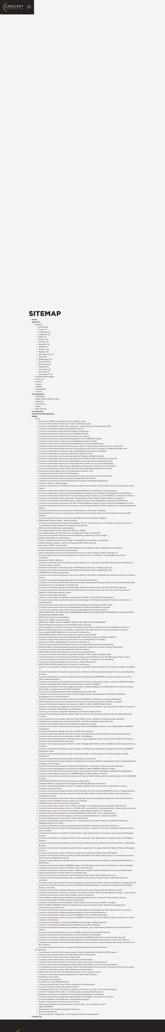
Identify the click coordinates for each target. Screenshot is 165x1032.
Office (38, 406)
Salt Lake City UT (46, 354)
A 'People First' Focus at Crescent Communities (59, 957)
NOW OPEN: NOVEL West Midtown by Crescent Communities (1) (67, 652)
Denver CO (43, 339)
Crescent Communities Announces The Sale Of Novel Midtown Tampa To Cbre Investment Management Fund (86, 503)
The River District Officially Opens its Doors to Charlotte (63, 801)
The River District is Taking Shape (53, 483)
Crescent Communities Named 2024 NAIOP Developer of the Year (67, 724)
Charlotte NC (44, 334)
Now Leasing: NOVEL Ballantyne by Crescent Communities (64, 632)
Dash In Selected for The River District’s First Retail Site (62, 873)
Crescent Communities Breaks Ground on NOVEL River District (66, 731)
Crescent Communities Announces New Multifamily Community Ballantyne (71, 444)
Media (34, 416)
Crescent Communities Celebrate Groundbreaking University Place (68, 441)
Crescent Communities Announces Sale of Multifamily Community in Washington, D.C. (76, 568)
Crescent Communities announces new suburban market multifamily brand (71, 456)
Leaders (38, 387)
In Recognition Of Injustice (50, 979)
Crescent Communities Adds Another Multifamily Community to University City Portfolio (77, 466)
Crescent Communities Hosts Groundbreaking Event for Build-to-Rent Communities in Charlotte (80, 548)
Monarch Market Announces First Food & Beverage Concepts (65, 625)
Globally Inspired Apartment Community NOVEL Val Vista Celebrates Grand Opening (76, 721)
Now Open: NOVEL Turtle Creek (52, 545)
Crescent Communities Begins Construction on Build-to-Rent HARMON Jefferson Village (77, 769)
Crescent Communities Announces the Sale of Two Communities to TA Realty (72, 639)
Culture (38, 391)
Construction (37, 411)
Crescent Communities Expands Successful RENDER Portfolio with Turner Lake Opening (77, 813)
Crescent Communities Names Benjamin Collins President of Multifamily (70, 935)
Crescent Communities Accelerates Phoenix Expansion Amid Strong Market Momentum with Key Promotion (85, 798)
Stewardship (40, 389)
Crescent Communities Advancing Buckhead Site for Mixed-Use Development (72, 912)
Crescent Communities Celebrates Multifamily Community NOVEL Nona (70, 712)
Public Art (39, 379)
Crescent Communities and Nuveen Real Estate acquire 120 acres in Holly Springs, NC (76, 461)
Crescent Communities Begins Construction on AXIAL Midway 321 (67, 662)
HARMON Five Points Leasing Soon (54, 573)
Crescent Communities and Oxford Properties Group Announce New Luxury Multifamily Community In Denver (86, 496)
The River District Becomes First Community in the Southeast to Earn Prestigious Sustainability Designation (85, 771)
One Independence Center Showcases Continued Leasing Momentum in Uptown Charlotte (78, 816)
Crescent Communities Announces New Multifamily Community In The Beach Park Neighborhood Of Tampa (85, 493)
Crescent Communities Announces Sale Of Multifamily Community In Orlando (72, 511)
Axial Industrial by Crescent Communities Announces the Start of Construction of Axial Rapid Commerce (84, 627)
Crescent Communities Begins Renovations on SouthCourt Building (68, 580)
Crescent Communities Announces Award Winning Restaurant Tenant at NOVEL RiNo (75, 605)
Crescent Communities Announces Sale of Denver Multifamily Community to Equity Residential (80, 699)
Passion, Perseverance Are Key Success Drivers (59, 1002)
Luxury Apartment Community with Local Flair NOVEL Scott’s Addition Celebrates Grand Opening (81, 719)
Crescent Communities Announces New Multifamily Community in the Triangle (73, 535)
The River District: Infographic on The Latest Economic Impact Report (69, 1014)
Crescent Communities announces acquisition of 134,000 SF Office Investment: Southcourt (78, 458)
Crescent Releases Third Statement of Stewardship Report (64, 999)
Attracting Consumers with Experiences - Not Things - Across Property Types (72, 1004)
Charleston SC (45, 332)
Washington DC (45, 359)
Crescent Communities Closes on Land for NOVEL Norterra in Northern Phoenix (73, 947)
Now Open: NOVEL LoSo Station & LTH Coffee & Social (62, 421)
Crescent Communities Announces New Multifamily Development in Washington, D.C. (76, 570)
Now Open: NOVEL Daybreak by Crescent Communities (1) (64, 642)
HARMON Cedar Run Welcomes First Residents (59, 803)
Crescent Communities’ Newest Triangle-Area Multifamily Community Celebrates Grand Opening (81, 766)
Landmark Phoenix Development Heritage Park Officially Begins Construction (72, 783)
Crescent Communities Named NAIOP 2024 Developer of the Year (67, 692)
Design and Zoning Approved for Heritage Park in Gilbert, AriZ (66, 471)
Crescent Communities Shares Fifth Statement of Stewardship (66, 969)
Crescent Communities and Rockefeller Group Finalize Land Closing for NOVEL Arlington (77, 903)
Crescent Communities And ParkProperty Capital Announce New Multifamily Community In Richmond (83, 501)
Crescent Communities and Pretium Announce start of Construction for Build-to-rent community (81, 446)
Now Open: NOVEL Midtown (51, 560)
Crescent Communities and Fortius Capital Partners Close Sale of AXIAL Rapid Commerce (78, 875)
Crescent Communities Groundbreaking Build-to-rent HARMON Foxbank (70, 439)
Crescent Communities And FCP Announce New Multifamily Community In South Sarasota (78, 491)
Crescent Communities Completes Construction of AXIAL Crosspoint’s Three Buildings (76, 659)
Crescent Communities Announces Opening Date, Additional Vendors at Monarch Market (77, 637)
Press (37, 419)
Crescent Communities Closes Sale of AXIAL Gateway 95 (63, 818)
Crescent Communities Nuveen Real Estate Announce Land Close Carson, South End (75, 476)
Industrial (39, 401)
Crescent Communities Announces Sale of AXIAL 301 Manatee (65, 736)
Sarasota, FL (44, 367)
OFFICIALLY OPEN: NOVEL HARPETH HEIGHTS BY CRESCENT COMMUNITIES (72, 622)
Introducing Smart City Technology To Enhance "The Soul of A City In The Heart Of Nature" (78, 989)
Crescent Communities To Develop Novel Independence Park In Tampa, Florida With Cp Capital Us (81, 498)
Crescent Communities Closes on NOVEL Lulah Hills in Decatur (66, 868)
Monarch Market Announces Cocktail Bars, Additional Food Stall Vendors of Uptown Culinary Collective (83, 630)
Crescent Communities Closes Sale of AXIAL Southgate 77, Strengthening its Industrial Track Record (82, 806)
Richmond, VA (45, 364)
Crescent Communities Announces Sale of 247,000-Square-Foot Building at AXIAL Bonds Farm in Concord (85, 910)
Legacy (38, 384)
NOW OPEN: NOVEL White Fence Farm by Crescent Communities (67, 635)
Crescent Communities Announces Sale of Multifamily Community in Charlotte (73, 451)
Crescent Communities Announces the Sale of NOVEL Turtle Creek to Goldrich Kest (75, 654)
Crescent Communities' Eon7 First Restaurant (58, 473)
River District (41, 409)
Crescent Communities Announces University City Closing (64, 436)
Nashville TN (44, 344)
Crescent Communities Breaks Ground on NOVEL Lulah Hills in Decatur (69, 925)
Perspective (40, 950)
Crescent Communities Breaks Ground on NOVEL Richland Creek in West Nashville (74, 932)
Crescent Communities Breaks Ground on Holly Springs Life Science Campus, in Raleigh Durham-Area (83, 449)
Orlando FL (43, 347)
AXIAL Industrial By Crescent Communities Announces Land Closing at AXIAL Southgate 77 (78, 553)
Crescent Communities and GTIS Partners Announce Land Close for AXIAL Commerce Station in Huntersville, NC (87, 883)
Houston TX (44, 342)
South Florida (44, 362)
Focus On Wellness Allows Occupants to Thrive (59, 987)
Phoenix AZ (44, 349)
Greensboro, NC (46, 374)
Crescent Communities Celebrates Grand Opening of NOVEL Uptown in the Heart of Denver (78, 826)
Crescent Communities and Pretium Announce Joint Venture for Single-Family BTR (75, 426)
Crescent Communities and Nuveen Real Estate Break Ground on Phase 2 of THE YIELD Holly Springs (82, 587)
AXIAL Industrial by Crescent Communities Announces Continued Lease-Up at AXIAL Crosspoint (80, 702)
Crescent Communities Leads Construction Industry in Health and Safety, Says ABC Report (78, 853)
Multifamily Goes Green (49, 977)
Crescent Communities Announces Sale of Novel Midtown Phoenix (67, 478)
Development (38, 394)
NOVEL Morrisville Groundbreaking (54, 617)
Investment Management (43, 414)
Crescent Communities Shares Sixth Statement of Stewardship (66, 960)
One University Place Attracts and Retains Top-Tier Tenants (64, 649)
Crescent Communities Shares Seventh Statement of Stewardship (67, 955)
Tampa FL (43, 357)
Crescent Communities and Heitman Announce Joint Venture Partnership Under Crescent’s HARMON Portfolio (87, 682)
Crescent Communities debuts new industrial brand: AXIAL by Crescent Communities (76, 463)
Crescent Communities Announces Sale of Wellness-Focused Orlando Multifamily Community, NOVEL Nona (85, 870)
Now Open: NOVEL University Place (54, 620)
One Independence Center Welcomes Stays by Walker (62, 530)
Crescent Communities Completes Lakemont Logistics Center (66, 453)
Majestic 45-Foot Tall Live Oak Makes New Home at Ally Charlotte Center (70, 972)
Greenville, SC (45, 369)
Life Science (40, 404)
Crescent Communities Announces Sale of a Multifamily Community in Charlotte (73, 540)
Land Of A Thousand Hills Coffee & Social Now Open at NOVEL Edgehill (69, 684)
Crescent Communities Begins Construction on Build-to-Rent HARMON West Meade (75, 704)
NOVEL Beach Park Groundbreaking (54, 538)
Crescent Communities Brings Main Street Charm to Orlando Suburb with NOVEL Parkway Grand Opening (85, 734)
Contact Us (37, 1017)
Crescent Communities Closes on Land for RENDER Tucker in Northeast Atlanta (73, 915)
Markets (38, 325)
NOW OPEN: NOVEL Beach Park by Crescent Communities (64, 664)
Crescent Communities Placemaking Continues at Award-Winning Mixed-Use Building (76, 644)
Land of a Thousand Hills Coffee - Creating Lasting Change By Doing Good (71, 992)
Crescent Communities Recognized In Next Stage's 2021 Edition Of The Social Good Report (78, 965)
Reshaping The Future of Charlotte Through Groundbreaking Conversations (71, 994)
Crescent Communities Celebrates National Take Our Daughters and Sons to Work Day (76, 997)
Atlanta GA (43, 327)
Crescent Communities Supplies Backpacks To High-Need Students (68, 974)
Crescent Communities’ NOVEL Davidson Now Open (61, 900)
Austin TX (43, 329)
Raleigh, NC (44, 352)
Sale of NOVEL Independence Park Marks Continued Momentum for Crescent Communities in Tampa (82, 898)
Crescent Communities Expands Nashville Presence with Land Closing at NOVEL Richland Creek (80, 890)
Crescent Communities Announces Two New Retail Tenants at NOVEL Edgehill (72, 518)
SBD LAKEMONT (46, 1007)
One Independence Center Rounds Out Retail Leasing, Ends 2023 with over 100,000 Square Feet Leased (84, 657)
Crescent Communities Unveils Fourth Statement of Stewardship (67, 984)
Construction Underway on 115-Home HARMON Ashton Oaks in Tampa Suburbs (73, 922)
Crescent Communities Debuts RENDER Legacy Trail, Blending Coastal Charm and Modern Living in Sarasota (86, 865)
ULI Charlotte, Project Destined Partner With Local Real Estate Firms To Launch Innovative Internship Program (86, 967)
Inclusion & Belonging (44, 377)
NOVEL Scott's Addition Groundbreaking (56, 528)
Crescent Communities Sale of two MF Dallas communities (64, 431)
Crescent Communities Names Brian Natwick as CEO (61, 429)
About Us (36, 322)
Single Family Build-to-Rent (47, 399)
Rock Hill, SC (44, 372)
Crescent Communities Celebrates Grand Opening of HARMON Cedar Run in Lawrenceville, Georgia (82, 937)
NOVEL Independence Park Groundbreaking (58, 550)
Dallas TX (43, 337)
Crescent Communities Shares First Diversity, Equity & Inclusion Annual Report (73, 962)
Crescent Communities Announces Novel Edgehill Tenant (63, 434)
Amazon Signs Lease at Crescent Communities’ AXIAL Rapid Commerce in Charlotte (75, 811)
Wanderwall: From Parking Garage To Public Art (59, 1009)
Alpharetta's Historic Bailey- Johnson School (58, 520)
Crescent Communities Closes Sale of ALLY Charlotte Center (65, 424)
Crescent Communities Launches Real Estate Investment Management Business (73, 481)
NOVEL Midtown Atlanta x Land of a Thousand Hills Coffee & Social (67, 543)
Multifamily (40, 396)
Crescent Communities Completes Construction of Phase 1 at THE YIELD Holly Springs (76, 597)
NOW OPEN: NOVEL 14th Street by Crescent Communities (64, 781)
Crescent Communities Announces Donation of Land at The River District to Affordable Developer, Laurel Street (87, 893)
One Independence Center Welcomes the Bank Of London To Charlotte (69, 533)
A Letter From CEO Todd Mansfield (54, 982)
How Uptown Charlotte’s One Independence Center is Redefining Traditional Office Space (78, 952)
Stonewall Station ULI (48, 1012)
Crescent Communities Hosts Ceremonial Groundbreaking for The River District (73, 610)
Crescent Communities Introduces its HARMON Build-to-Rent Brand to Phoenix (73, 774)
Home (34, 320)
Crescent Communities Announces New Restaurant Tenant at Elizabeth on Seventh (74, 607)
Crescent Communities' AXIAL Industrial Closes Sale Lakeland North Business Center (75, 468)
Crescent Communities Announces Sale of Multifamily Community (67, 759)
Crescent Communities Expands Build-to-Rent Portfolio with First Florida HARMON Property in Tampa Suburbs (87, 791)
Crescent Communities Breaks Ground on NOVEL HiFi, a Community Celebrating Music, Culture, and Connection (87, 808)
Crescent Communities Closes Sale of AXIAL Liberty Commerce (66, 895)
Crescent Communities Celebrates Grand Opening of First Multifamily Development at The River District (84, 940)
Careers (38, 382)
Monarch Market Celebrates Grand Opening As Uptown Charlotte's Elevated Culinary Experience (81, 647)
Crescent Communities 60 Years (52, 595)
